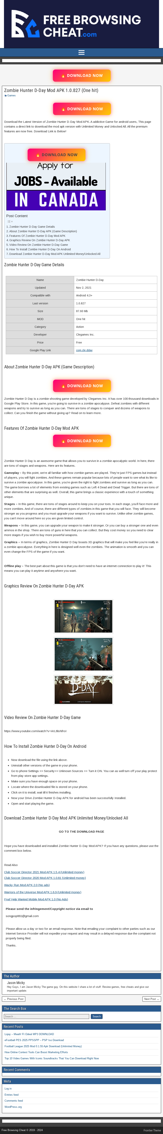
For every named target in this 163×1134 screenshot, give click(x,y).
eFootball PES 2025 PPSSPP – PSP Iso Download (34, 1040)
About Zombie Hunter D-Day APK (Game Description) (43, 231)
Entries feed (11, 1094)
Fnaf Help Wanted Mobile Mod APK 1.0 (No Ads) (36, 899)
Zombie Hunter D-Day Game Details (32, 226)
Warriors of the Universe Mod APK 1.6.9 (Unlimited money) (42, 892)
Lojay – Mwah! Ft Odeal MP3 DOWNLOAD (29, 1034)
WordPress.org (13, 1106)
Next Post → (151, 999)
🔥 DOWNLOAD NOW (82, 75)
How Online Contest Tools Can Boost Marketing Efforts (36, 1052)
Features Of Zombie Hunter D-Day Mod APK (37, 235)
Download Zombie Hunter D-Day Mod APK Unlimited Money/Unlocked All (54, 253)
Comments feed (14, 1100)
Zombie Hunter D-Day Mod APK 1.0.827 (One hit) (51, 90)
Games (11, 95)
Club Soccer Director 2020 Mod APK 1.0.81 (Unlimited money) (45, 878)
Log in (8, 1088)
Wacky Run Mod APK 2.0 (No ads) (27, 885)
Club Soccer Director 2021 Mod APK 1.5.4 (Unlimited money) (44, 872)
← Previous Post (13, 999)
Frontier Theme (152, 1130)
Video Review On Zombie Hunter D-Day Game (38, 244)
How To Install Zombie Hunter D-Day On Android (40, 249)
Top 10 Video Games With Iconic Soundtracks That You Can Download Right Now (52, 1058)
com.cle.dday (84, 350)
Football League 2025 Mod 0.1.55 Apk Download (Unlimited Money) (43, 1046)
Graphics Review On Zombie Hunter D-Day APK (39, 240)
